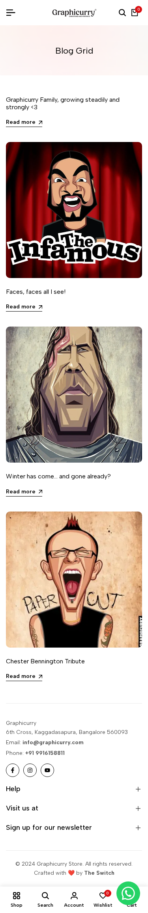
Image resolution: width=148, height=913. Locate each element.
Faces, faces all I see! (36, 291)
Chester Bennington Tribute (45, 661)
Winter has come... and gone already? (58, 476)
